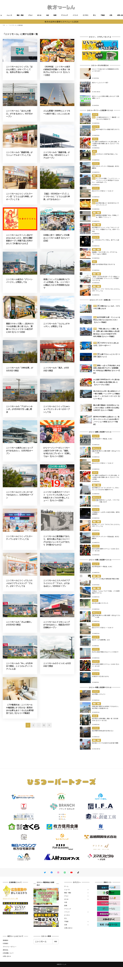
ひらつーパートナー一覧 (10, 898)
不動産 (103, 15)
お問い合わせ (68, 928)
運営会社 (5, 950)
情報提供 (5, 940)
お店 (47, 15)
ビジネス (85, 15)
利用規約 (5, 943)
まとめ (39, 15)
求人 (94, 15)
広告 (111, 15)
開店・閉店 (20, 15)
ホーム (66, 886)
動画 (55, 15)
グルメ (30, 15)
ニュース (9, 15)
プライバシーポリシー (9, 947)
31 (44, 725)
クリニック (64, 15)
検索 (55, 941)
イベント (75, 15)
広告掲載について (8, 953)
